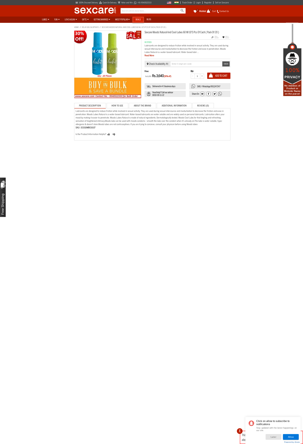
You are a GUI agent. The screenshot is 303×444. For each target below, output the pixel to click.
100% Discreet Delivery (88, 2)
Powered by (292, 442)
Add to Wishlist (227, 37)
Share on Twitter (214, 94)
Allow (291, 437)
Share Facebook (208, 94)
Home (76, 27)
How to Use (117, 105)
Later (273, 437)
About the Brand (142, 105)
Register (208, 2)
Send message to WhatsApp (220, 94)
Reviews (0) (203, 105)
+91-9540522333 (144, 2)
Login (198, 2)
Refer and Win (127, 2)
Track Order (187, 2)
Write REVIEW (217, 37)
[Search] (182, 11)
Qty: (192, 71)
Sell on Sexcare (222, 2)
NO (119, 134)
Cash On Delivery (110, 2)
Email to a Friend (202, 94)
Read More (149, 55)
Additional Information (174, 105)
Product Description (90, 105)
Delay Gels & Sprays (90, 27)
